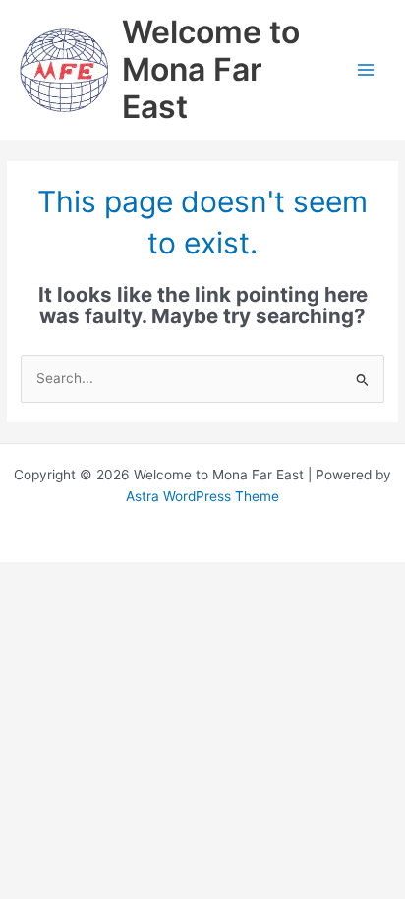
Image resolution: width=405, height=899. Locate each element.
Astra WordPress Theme (202, 496)
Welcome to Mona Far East (211, 70)
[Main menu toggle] (366, 70)
